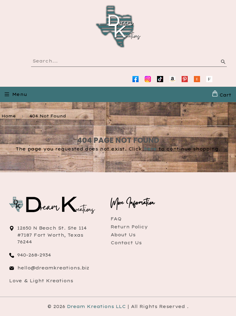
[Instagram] (148, 79)
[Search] (222, 63)
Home (9, 115)
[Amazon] (172, 79)
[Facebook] (135, 79)
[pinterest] (185, 79)
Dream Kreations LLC (96, 306)
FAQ (116, 219)
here (150, 149)
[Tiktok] (160, 79)
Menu (19, 94)
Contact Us (126, 243)
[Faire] (209, 79)
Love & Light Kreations (41, 281)
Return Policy (129, 227)
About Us (123, 235)
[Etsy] (197, 79)
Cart (224, 95)
